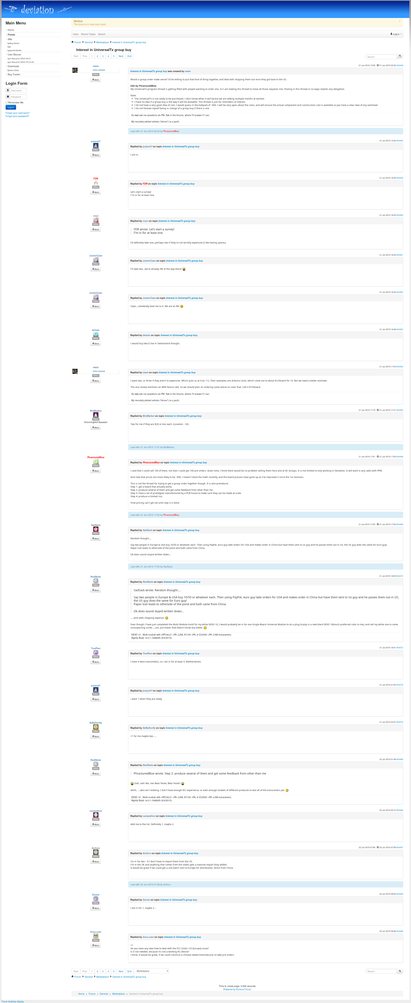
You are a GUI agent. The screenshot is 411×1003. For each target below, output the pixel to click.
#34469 (399, 524)
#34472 (399, 647)
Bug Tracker (14, 74)
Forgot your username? (18, 112)
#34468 (399, 456)
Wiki (10, 39)
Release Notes (13, 70)
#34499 (399, 931)
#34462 (399, 292)
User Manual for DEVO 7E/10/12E (20, 62)
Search (101, 34)
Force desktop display (13, 1001)
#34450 (399, 140)
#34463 (399, 329)
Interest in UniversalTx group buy (148, 71)
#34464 (399, 366)
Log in (11, 107)
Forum (11, 34)
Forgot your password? (17, 116)
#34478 (399, 722)
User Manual (14, 54)
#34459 (399, 177)
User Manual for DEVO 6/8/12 (19, 58)
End (129, 56)
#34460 (399, 215)
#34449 (399, 65)
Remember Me (15, 102)
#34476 (399, 684)
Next (121, 56)
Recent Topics (88, 34)
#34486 (399, 759)
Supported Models (14, 50)
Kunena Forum (243, 989)
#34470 (399, 576)
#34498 (399, 893)
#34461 (399, 254)
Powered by (229, 989)
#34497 (399, 847)
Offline (96, 74)
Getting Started (13, 43)
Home (11, 29)
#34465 (399, 410)
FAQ (9, 46)
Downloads (13, 66)
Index (76, 34)
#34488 (399, 810)
